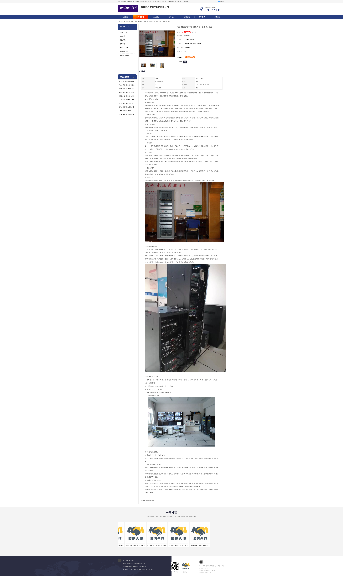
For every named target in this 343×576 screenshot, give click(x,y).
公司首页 (126, 17)
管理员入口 (145, 569)
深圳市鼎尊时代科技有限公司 (130, 567)
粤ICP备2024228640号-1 (141, 563)
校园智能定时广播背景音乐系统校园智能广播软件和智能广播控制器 (158, 545)
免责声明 (138, 569)
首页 (125, 21)
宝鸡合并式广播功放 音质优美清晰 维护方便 (127, 92)
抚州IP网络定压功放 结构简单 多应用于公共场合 (127, 88)
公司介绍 (171, 17)
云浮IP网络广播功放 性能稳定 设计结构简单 (127, 107)
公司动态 (187, 17)
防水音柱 (122, 36)
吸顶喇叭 (122, 40)
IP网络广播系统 (125, 55)
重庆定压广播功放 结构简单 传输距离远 (127, 81)
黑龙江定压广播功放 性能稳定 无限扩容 (127, 96)
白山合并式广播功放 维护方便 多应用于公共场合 (127, 103)
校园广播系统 (138, 21)
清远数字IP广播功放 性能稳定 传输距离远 (127, 114)
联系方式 (217, 17)
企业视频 (156, 17)
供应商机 (141, 17)
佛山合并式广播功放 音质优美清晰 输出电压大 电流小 (127, 85)
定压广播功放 (124, 47)
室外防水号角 (124, 51)
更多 (134, 77)
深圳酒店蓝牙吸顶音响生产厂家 (214, 545)
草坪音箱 (122, 44)
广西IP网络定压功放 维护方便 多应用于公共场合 (127, 110)
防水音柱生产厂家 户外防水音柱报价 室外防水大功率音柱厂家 (200, 545)
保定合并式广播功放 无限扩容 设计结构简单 (127, 99)
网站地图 (150, 569)
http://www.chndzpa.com (147, 500)
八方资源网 (133, 569)
